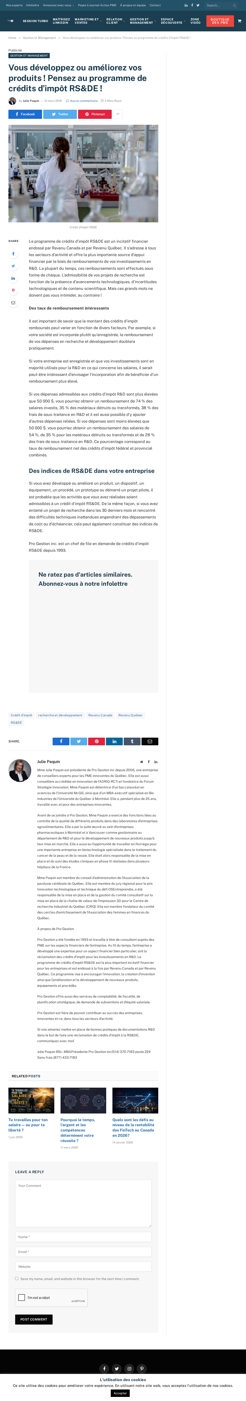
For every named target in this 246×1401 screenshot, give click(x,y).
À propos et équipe (133, 5)
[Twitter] (13, 266)
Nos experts (14, 5)
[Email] (13, 302)
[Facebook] (13, 253)
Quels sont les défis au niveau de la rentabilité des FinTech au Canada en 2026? (133, 1128)
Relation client (114, 21)
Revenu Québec (130, 715)
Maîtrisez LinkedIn (61, 21)
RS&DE (16, 722)
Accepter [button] (120, 1393)
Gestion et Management (141, 21)
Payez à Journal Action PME (97, 5)
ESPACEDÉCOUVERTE (172, 21)
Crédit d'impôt (21, 715)
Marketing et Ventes (86, 21)
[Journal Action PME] (12, 21)
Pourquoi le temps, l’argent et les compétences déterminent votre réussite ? (78, 1130)
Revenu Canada (100, 715)
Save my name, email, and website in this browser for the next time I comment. (79, 1279)
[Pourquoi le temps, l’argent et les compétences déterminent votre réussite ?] (83, 1100)
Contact (155, 5)
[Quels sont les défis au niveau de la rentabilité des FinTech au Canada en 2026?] (135, 1100)
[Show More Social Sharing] (118, 114)
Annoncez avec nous (57, 5)
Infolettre (32, 5)
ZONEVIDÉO (196, 21)
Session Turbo (35, 21)
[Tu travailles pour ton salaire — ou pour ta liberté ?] (31, 1100)
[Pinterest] (13, 290)
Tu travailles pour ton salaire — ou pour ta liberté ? (28, 1125)
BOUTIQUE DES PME (220, 21)
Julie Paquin (31, 101)
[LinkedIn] (13, 278)
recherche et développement (60, 715)
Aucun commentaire (84, 101)
